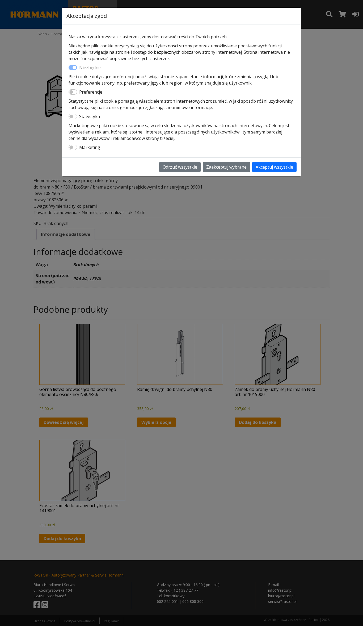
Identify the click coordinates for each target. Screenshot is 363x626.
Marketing (89, 147)
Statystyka (89, 116)
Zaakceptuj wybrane (226, 167)
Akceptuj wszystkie (274, 167)
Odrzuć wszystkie (180, 167)
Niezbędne (90, 67)
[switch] (73, 92)
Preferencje (90, 92)
